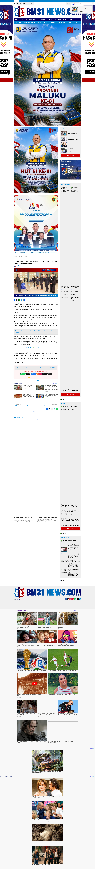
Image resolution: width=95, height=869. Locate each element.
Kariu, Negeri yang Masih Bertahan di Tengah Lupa (73, 544)
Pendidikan (24, 259)
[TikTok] (78, 599)
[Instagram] (70, 599)
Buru (16, 22)
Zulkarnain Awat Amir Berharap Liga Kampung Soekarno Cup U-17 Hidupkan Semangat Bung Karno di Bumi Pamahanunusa (69, 506)
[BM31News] (47, 11)
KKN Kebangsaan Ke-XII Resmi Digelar (50, 405)
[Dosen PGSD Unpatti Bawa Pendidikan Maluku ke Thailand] (65, 235)
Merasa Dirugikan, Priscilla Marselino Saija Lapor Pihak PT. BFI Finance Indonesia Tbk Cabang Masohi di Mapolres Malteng (74, 575)
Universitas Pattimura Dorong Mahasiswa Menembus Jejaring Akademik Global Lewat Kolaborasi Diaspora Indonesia (65, 389)
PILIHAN (65, 19)
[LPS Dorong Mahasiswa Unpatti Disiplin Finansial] (47, 467)
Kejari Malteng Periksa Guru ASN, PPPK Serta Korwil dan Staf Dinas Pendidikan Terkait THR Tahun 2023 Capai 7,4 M (73, 566)
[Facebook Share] (47, 409)
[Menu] (15, 3)
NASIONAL (51, 19)
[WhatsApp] (75, 599)
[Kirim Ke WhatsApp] (57, 409)
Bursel (19, 22)
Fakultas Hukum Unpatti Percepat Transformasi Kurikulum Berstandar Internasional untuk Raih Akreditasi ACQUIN (75, 389)
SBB (73, 22)
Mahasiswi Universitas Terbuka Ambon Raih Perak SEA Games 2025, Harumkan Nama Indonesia (70, 520)
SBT (77, 22)
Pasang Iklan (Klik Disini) (28, 3)
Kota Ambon (39, 22)
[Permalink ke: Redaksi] (15, 266)
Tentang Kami (34, 603)
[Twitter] (68, 599)
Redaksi (18, 265)
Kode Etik (52, 603)
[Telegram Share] (54, 409)
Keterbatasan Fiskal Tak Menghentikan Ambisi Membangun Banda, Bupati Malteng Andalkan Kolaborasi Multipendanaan (73, 138)
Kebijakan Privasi (59, 603)
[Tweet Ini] (49, 409)
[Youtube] (73, 599)
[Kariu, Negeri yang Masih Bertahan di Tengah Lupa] (70, 541)
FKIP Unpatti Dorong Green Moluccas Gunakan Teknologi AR (24, 518)
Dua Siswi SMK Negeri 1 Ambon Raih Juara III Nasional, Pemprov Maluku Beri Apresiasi (74, 144)
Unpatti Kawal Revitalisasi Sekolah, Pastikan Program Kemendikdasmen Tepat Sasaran (74, 133)
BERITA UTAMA (24, 19)
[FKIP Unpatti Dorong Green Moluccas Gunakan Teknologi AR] (24, 467)
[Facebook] (66, 599)
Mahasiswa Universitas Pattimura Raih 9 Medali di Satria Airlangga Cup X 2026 (69, 515)
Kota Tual (46, 22)
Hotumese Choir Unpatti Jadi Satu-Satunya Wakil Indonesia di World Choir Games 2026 (75, 286)
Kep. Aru (25, 22)
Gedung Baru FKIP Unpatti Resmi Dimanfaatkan (57, 0)
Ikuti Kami (19, 3)
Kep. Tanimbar (31, 22)
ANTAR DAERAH (43, 19)
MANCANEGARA (58, 19)
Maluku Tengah (53, 22)
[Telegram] (80, 599)
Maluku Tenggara (63, 22)
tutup (12, 5)
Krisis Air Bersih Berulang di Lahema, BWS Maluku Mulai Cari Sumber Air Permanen (24, 0)
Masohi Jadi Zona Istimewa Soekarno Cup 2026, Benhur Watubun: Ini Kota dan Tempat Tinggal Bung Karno (70, 511)
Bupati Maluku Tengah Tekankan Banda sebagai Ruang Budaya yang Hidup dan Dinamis (69, 524)
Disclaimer (66, 603)
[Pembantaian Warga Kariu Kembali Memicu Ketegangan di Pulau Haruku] (64, 549)
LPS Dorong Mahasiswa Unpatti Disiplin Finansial (47, 517)
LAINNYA (71, 19)
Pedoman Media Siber (43, 603)
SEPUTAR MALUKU (33, 19)
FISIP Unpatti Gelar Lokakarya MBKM (21, 405)
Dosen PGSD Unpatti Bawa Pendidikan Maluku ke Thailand (65, 286)
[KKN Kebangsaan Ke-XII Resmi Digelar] (69, 554)
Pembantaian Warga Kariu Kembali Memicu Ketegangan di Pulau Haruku (74, 549)
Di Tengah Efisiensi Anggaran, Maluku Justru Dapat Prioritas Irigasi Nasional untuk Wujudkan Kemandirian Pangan (73, 150)
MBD (70, 22)
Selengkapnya (70, 155)
